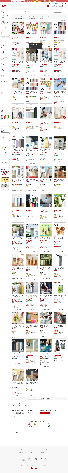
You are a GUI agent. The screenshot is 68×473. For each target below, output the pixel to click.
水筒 (19, 405)
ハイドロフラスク (3, 45)
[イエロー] (7, 117)
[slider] (0, 34)
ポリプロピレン (3, 86)
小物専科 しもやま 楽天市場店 (17, 101)
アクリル (2, 94)
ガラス (2, 88)
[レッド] (4, 117)
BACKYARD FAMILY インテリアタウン (18, 131)
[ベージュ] (7, 115)
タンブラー (24, 405)
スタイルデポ (56, 46)
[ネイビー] (2, 118)
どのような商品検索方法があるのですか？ (18, 413)
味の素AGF (2, 52)
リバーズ (2, 60)
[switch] (9, 140)
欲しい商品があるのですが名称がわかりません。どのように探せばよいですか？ (24, 412)
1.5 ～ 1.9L (2, 77)
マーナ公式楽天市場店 (30, 161)
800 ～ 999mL (3, 75)
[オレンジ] (5, 117)
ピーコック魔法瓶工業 (4, 57)
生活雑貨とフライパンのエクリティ (45, 306)
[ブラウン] (5, 115)
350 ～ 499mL (3, 70)
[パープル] (4, 118)
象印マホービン (3, 47)
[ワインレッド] (2, 117)
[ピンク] (1, 117)
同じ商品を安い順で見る (32, 75)
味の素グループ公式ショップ (59, 248)
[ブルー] (1, 118)
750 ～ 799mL (3, 74)
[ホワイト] (4, 115)
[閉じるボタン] (66, 15)
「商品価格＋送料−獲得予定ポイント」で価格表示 (17, 11)
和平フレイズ (2, 51)
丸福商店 (14, 337)
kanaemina (42, 336)
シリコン (2, 87)
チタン (2, 100)
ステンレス (2, 82)
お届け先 (2, 131)
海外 (3, 130)
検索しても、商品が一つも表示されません (18, 414)
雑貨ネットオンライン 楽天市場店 (45, 278)
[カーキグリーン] (8, 115)
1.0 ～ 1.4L (2, 76)
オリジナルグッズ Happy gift (17, 249)
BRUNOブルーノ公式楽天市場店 (17, 71)
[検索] (48, 6)
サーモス (2, 41)
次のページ (48, 398)
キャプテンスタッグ (3, 53)
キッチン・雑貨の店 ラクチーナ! (45, 248)
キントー (2, 46)
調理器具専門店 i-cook (30, 131)
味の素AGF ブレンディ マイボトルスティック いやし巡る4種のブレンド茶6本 (60, 238)
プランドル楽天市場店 (30, 216)
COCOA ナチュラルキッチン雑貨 (31, 393)
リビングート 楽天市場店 (16, 160)
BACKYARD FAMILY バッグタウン (45, 160)
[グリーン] (8, 117)
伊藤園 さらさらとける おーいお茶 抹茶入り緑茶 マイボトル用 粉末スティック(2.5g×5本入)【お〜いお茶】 (60, 296)
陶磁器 (2, 92)
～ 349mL (2, 69)
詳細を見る (41, 18)
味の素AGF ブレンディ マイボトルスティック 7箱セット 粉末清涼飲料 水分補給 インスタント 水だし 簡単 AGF (46, 92)
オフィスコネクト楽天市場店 (59, 360)
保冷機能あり (2, 110)
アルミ (2, 91)
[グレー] (2, 115)
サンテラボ (56, 131)
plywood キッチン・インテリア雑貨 (17, 46)
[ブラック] (1, 115)
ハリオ (2, 59)
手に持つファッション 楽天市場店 (17, 278)
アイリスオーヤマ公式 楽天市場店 (31, 190)
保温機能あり (2, 111)
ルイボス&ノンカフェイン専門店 (45, 46)
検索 (5, 37)
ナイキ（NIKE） (3, 64)
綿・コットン (2, 98)
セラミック (2, 93)
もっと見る (13, 416)
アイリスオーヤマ (3, 58)
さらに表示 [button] (2, 28)
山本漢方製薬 (2, 44)
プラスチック (2, 85)
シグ (1, 63)
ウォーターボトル (14, 405)
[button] (64, 3)
